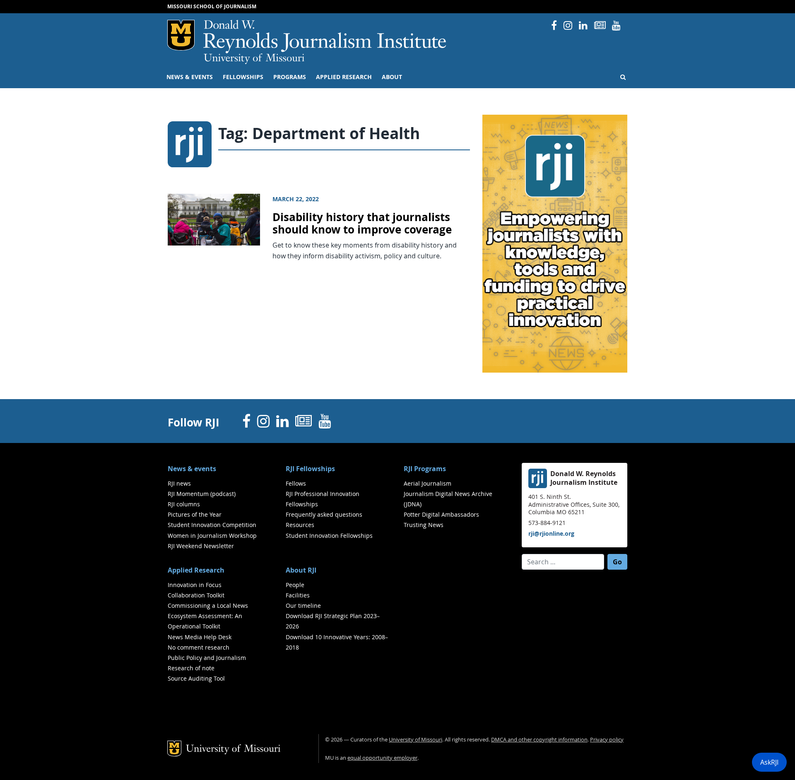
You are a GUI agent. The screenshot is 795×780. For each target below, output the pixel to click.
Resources (300, 525)
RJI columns (184, 504)
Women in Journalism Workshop (212, 535)
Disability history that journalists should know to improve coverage (362, 223)
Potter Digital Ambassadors (441, 514)
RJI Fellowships (310, 468)
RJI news (179, 483)
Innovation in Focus (195, 585)
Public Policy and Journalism (207, 658)
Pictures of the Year (195, 514)
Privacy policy (607, 739)
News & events (189, 77)
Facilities (298, 595)
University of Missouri (254, 58)
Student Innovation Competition (212, 525)
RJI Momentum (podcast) (202, 494)
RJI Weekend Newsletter (201, 546)
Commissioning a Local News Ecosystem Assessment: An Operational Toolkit (208, 616)
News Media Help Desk (199, 637)
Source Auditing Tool (196, 678)
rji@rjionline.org (551, 533)
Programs (289, 77)
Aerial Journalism (427, 483)
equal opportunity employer (382, 757)
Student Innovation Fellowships (329, 535)
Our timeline (303, 605)
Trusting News (423, 525)
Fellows (296, 483)
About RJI (301, 570)
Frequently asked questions (324, 514)
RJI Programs (425, 468)
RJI (325, 36)
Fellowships (243, 77)
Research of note (191, 668)
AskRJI (769, 762)
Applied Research (344, 77)
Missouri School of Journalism (211, 6)
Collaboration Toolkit (196, 595)
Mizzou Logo (181, 35)
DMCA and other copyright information (539, 739)
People (295, 585)
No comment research (198, 647)
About (392, 77)
